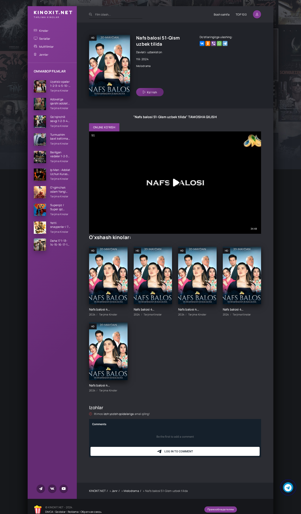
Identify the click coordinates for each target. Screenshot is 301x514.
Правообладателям (220, 509)
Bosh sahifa (222, 14)
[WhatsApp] (219, 43)
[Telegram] (225, 43)
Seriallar (44, 39)
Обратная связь (91, 512)
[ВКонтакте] (202, 43)
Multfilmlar (46, 47)
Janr (115, 491)
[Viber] (213, 43)
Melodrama (143, 66)
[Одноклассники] (207, 43)
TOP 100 (241, 14)
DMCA (49, 512)
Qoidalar (60, 512)
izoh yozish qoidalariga (119, 414)
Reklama (73, 512)
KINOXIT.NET (97, 491)
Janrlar (43, 54)
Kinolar (43, 31)
